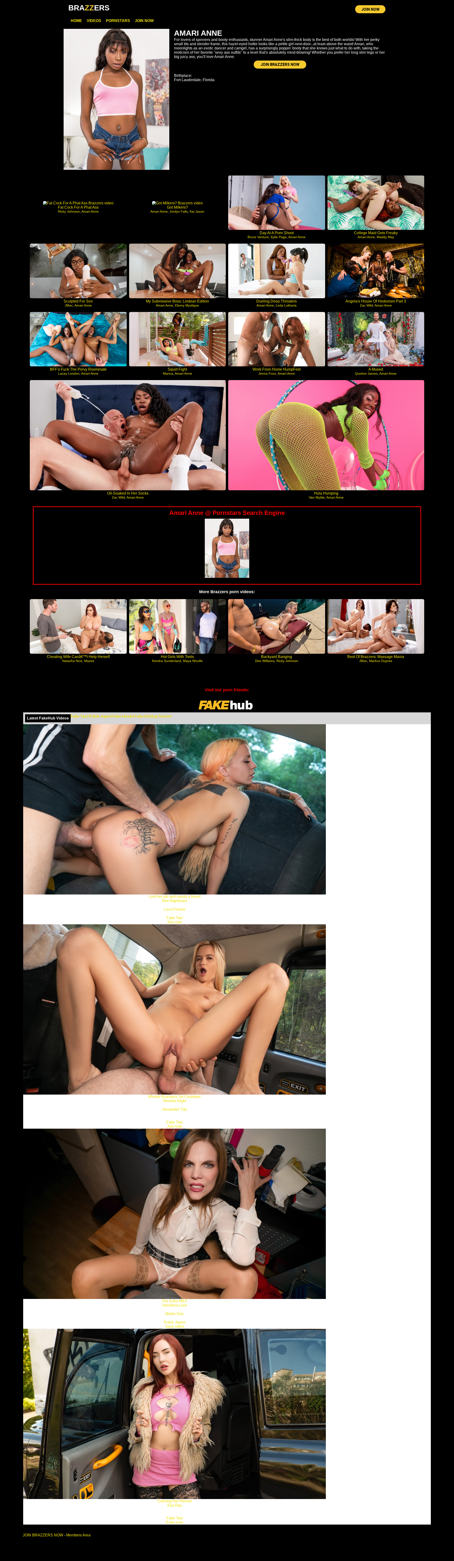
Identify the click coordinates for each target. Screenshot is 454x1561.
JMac (69, 305)
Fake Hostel (123, 716)
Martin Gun (174, 1314)
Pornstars (118, 21)
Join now (174, 922)
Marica (168, 373)
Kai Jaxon (197, 211)
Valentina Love (174, 1305)
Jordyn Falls (179, 211)
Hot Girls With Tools (177, 657)
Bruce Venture (258, 237)
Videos (94, 21)
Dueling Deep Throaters (276, 301)
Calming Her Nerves (174, 1501)
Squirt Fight (177, 369)
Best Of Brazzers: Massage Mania (375, 657)
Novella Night (174, 1101)
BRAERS (88, 8)
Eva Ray (174, 1505)
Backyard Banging (276, 657)
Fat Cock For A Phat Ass (78, 207)
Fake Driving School (153, 716)
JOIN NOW (370, 9)
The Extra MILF (175, 1301)
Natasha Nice (72, 661)
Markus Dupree (380, 661)
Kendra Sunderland (166, 661)
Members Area (78, 1535)
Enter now (174, 1522)
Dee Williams (265, 661)
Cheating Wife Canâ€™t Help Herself (78, 657)
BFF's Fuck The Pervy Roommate (78, 369)
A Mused (375, 369)
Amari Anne (90, 211)
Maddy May (385, 237)
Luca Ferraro (174, 909)
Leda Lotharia (286, 305)
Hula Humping (326, 493)
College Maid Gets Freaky (376, 233)
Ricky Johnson (69, 211)
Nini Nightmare (174, 901)
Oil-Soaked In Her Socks (127, 493)
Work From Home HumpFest (277, 369)
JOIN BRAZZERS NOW (280, 64)
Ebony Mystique (187, 305)
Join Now (144, 21)
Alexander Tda (174, 1109)
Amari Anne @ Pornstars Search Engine (227, 512)
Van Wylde (317, 497)
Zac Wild (366, 305)
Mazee (89, 661)
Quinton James (366, 373)
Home (76, 21)
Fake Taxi (79, 716)
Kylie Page (279, 237)
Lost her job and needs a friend (175, 897)
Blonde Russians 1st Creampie (174, 1097)
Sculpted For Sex (78, 301)
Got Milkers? (177, 207)
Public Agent (100, 716)
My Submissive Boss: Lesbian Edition (177, 301)
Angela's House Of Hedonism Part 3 (375, 301)
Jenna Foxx (267, 373)
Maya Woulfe (193, 661)
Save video (174, 1326)
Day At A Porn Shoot (277, 233)
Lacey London (68, 373)
